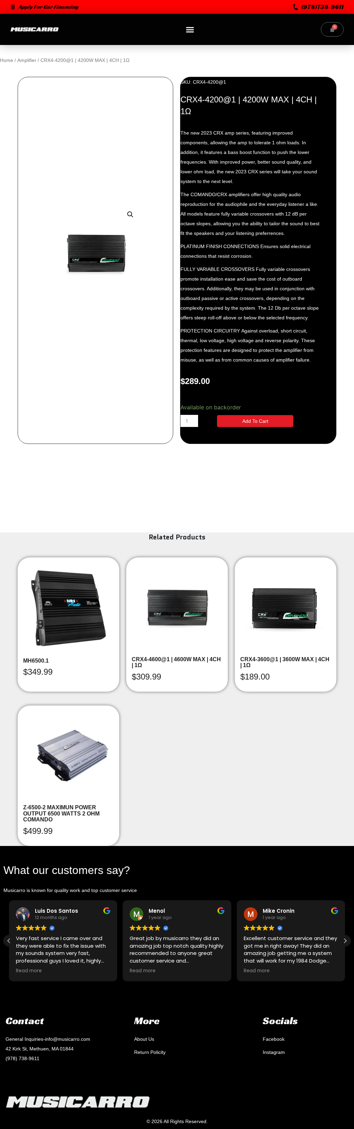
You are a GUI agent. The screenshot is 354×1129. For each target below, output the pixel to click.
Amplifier (26, 60)
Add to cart (255, 421)
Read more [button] (29, 971)
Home (6, 60)
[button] (318, 7)
